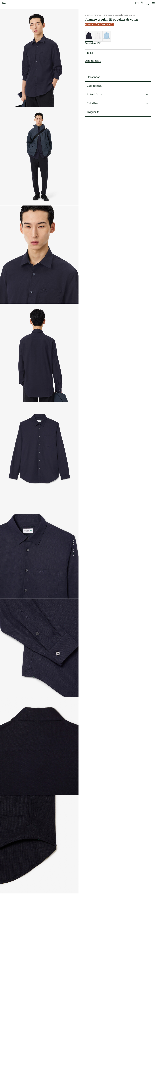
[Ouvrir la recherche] (147, 3)
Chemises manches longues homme (119, 15)
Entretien (92, 103)
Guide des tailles (93, 61)
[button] (142, 3)
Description (93, 77)
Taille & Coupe (95, 94)
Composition (94, 86)
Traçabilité (93, 112)
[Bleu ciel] (107, 36)
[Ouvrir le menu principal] (153, 3)
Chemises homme (93, 15)
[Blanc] (98, 36)
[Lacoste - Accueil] (4, 3)
